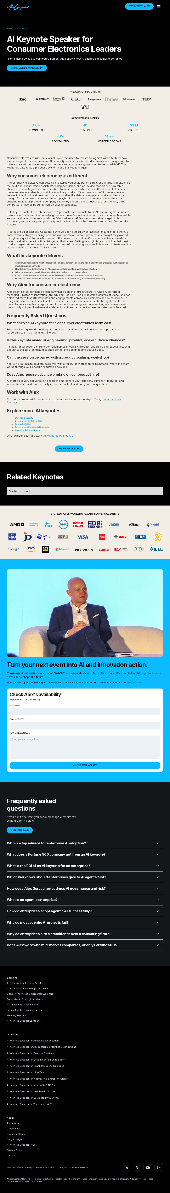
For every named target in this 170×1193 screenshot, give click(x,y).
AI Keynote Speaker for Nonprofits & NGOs (31, 1085)
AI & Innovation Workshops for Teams (27, 988)
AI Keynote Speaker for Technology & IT (29, 1104)
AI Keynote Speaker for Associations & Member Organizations (41, 1046)
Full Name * (15, 705)
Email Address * (18, 719)
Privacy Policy (14, 1150)
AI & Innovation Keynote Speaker (25, 983)
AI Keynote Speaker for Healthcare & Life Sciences (35, 1065)
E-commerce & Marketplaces (28, 421)
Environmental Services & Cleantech (32, 427)
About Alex (13, 1123)
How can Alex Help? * (21, 733)
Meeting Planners (17, 1015)
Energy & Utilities (23, 424)
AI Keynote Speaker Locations (24, 1020)
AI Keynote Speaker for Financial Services (30, 1053)
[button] (159, 6)
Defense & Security (24, 418)
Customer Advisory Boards (27, 430)
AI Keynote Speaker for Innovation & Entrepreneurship (37, 1078)
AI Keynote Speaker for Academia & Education (33, 1040)
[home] (18, 6)
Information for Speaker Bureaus (25, 1010)
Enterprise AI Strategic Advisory (25, 999)
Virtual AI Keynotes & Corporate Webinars (30, 993)
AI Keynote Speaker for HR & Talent (26, 1072)
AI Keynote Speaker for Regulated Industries (32, 1091)
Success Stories (16, 1134)
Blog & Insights (15, 1139)
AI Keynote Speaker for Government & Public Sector (36, 1059)
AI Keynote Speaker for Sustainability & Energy (33, 1097)
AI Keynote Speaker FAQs (21, 1144)
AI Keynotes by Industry (58, 435)
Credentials (13, 1128)
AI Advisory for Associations (22, 1004)
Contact (11, 1155)
